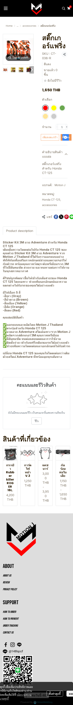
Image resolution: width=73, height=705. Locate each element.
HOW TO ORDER (9, 612)
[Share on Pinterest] (66, 217)
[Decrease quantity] (57, 126)
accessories (29, 25)
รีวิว (37, 421)
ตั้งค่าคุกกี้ (55, 693)
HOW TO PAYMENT (11, 619)
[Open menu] (5, 8)
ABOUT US (7, 575)
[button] (63, 8)
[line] (19, 645)
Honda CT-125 (51, 199)
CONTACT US (8, 632)
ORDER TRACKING (10, 626)
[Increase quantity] (67, 126)
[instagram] (13, 645)
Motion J (60, 185)
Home (9, 25)
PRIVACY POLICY (10, 589)
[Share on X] (61, 217)
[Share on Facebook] (56, 217)
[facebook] (6, 645)
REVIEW (6, 582)
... (17, 25)
